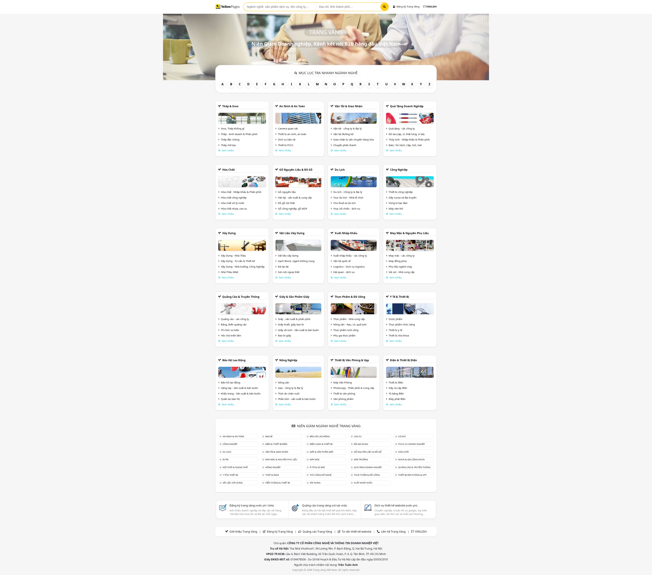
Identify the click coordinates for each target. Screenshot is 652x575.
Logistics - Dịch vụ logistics (349, 266)
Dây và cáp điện (398, 388)
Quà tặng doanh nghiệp (406, 106)
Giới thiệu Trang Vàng (243, 531)
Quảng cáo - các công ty (235, 319)
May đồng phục (398, 261)
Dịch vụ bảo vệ (286, 139)
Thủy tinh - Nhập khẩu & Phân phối (409, 139)
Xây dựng (229, 233)
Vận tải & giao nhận (349, 106)
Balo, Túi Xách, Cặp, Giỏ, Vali (405, 145)
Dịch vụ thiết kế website (396, 505)
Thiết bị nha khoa (399, 335)
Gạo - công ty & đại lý (290, 388)
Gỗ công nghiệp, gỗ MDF (292, 208)
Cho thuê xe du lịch (344, 203)
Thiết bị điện (396, 382)
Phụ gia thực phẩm (344, 335)
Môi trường (361, 459)
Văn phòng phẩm (343, 399)
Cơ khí (401, 436)
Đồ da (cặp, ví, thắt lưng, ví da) (406, 134)
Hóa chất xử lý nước (232, 203)
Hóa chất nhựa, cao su (234, 208)
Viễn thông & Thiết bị (277, 482)
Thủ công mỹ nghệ (320, 474)
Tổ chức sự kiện (230, 330)
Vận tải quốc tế (342, 261)
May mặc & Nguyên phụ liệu (409, 233)
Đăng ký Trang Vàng (408, 6)
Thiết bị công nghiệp (401, 192)
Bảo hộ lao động (234, 360)
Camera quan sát (288, 128)
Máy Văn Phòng (342, 382)
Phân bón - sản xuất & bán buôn (297, 399)
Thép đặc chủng (230, 139)
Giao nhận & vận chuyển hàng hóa (353, 139)
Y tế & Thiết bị (399, 297)
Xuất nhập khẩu (346, 233)
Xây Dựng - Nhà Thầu (233, 255)
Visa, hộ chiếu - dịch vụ (346, 208)
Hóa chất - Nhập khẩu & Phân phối (241, 192)
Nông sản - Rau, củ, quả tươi (349, 324)
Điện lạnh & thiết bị (321, 444)
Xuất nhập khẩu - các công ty (350, 255)
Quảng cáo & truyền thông (240, 297)
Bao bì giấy (284, 335)
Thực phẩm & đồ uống (350, 297)
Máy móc (315, 459)
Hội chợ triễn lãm (231, 335)
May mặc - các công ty (402, 255)
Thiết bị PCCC (285, 145)
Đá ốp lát (283, 266)
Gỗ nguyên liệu (287, 192)
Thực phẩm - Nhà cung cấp (349, 319)
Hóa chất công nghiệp (234, 197)
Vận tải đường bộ (343, 134)
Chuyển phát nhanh (344, 145)
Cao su (358, 436)
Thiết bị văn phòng (344, 393)
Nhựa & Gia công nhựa (411, 459)
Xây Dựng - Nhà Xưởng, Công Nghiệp (243, 266)
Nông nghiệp (288, 360)
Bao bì (268, 436)
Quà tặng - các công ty (402, 128)
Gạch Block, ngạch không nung (296, 261)
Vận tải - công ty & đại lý (347, 128)
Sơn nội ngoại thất (288, 272)
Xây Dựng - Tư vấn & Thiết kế (238, 261)
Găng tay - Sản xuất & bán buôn (239, 388)
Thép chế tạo (228, 145)
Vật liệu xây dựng (291, 233)
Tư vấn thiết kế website (357, 531)
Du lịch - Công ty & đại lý (347, 192)
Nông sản (283, 382)
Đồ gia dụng (361, 444)
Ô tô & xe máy (317, 467)
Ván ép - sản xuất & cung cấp (295, 197)
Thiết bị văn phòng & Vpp (352, 360)
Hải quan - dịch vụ (344, 272)
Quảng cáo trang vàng (324, 505)
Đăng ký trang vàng (252, 505)
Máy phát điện (397, 399)
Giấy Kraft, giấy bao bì (291, 324)
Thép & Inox (230, 106)
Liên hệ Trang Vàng (393, 531)
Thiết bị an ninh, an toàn (292, 134)
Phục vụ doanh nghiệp (411, 444)
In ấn (226, 459)
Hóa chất (228, 170)
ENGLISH (431, 6)
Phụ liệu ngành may (400, 266)
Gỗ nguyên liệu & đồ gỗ (295, 170)
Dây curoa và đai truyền (402, 197)
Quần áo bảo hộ (230, 399)
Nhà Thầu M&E (229, 272)
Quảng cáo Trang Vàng (317, 531)
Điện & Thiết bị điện (403, 360)
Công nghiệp (399, 170)
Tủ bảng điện (396, 393)
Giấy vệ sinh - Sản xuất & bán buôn (298, 330)
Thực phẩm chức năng (402, 324)
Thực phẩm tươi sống (345, 330)
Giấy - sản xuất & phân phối (294, 319)
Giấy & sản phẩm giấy (294, 297)
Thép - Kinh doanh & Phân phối (239, 134)
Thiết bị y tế (395, 330)
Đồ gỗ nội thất (286, 203)
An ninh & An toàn (292, 106)
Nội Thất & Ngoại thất (235, 467)
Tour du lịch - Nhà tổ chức (348, 197)
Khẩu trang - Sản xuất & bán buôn (240, 393)
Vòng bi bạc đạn (398, 203)
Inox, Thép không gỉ (232, 128)
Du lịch (340, 170)
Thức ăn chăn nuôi (289, 393)
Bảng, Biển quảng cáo (234, 324)
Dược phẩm (395, 319)
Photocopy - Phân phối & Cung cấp (353, 388)
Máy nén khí (396, 208)
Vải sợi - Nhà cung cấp (401, 272)
